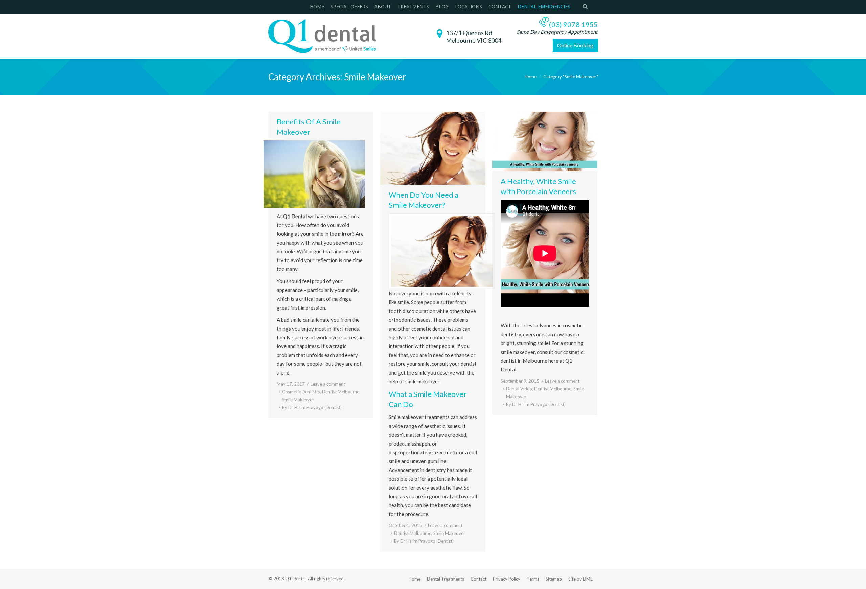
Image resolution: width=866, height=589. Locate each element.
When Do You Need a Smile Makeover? (423, 199)
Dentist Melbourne (340, 391)
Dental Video (519, 388)
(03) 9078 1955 (573, 24)
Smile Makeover (298, 399)
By (312, 407)
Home (531, 77)
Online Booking (575, 45)
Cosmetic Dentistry (301, 391)
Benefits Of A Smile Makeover (309, 126)
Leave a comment (328, 384)
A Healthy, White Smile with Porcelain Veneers (538, 186)
